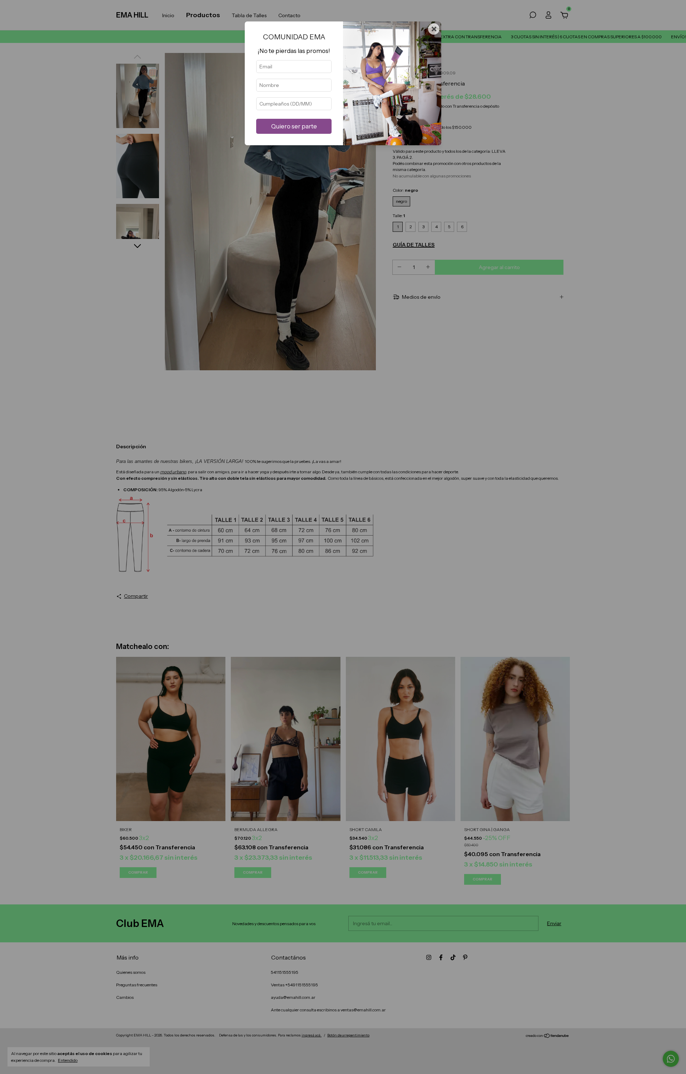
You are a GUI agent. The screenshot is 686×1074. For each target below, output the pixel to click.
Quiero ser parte (294, 126)
